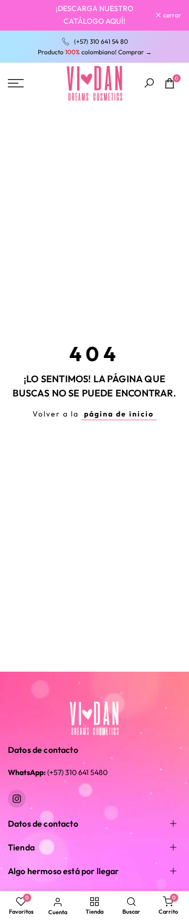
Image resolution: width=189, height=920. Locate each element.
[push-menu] (16, 83)
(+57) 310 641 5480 (58, 772)
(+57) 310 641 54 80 (101, 41)
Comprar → (135, 52)
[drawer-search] (149, 83)
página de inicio (119, 414)
